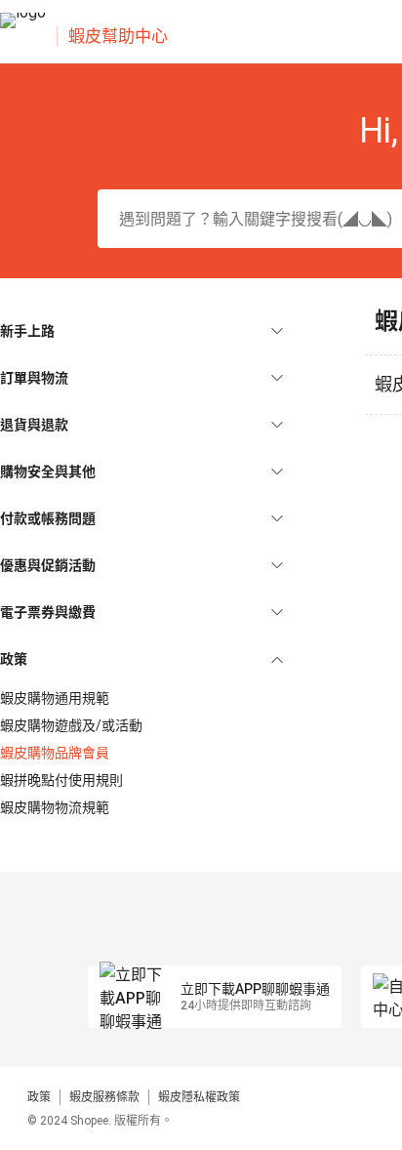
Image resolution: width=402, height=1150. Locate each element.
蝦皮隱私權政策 (199, 1097)
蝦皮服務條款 (104, 1097)
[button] (141, 331)
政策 (39, 1097)
